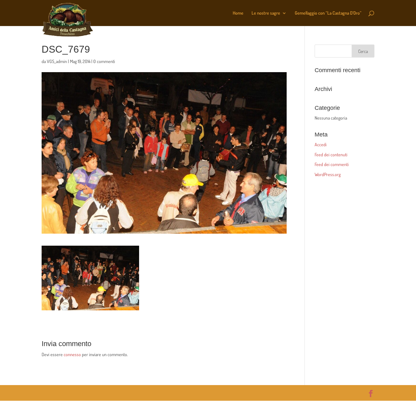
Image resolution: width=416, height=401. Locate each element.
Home (238, 13)
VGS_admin (57, 61)
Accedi (321, 144)
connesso (72, 354)
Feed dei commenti (332, 164)
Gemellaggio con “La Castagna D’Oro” (328, 13)
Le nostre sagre (266, 13)
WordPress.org (328, 174)
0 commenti (104, 61)
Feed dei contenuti (331, 154)
